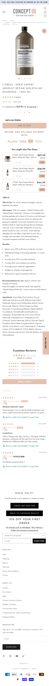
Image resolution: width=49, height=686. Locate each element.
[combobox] (24, 361)
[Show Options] (43, 361)
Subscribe (24, 368)
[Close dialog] (45, 324)
